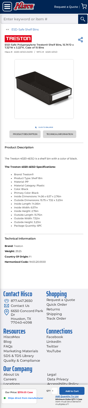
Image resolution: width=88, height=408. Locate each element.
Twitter (52, 346)
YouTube (53, 351)
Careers (10, 379)
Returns (53, 309)
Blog (7, 342)
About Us (11, 374)
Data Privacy (58, 379)
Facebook (54, 337)
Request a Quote (60, 300)
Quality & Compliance (22, 360)
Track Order (56, 318)
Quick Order (56, 304)
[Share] (80, 40)
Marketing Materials (21, 351)
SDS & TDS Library (19, 356)
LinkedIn (53, 342)
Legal (51, 374)
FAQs (8, 346)
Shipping (54, 314)
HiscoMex (12, 337)
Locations (12, 384)
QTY (48, 391)
